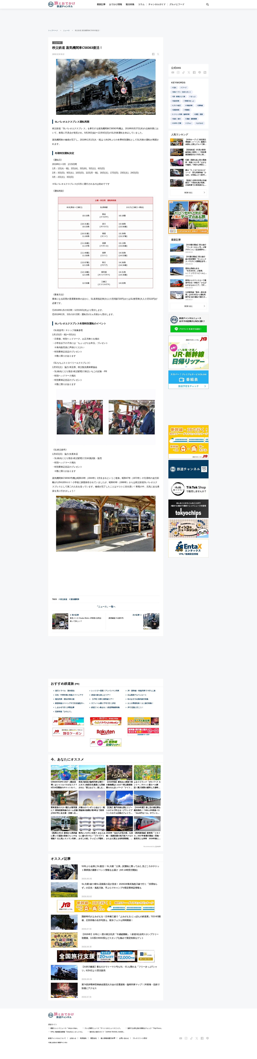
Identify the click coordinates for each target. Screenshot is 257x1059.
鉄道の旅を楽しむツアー (101, 695)
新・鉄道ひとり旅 (179, 96)
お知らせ (73, 1038)
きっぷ (193, 96)
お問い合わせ (124, 1038)
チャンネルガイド (157, 4)
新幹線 (200, 105)
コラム (141, 4)
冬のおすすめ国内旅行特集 (137, 699)
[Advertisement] (128, 19)
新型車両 (176, 110)
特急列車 (189, 105)
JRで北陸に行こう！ (135, 707)
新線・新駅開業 (192, 119)
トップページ (53, 30)
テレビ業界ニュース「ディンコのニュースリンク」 (103, 1028)
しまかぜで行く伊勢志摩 (64, 707)
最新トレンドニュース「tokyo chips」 (64, 1028)
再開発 (187, 110)
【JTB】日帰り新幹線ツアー (102, 699)
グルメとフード (176, 4)
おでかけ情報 (115, 4)
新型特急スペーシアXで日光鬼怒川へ (69, 703)
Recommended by (149, 846)
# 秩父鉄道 (63, 599)
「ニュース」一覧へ (105, 606)
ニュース (66, 30)
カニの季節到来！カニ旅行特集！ (140, 703)
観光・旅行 (177, 119)
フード (184, 87)
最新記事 (101, 4)
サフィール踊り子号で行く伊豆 (103, 703)
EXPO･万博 (177, 123)
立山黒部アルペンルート (137, 695)
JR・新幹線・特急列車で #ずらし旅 (141, 691)
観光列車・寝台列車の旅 (64, 699)
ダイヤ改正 (177, 105)
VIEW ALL (188, 192)
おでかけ (200, 123)
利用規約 (83, 1038)
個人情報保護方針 (107, 1038)
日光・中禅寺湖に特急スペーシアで (69, 695)
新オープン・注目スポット (182, 92)
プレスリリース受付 (140, 1038)
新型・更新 (199, 114)
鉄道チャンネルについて (57, 1038)
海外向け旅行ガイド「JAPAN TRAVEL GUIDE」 (107, 1032)
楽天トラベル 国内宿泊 (64, 691)
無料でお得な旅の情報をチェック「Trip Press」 (145, 1028)
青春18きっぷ (189, 101)
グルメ (189, 123)
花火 (174, 87)
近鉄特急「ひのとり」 (64, 711)
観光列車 (176, 101)
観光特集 (130, 4)
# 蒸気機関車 (74, 599)
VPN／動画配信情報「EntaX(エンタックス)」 (67, 1032)
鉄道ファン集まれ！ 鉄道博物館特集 (105, 707)
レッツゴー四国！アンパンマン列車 (105, 691)
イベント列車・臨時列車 (181, 114)
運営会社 (93, 1038)
